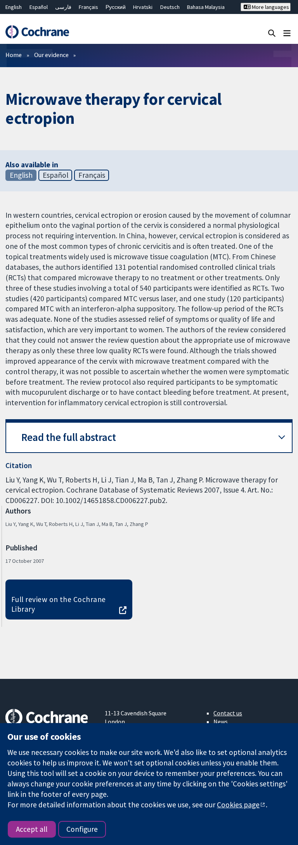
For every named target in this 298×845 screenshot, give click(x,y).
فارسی (63, 6)
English (13, 6)
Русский (116, 6)
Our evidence (51, 55)
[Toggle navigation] (287, 32)
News (220, 721)
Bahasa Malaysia (206, 6)
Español (38, 6)
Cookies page (238, 804)
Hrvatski (142, 6)
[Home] (37, 31)
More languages (270, 6)
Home (13, 55)
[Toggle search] (271, 32)
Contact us (227, 713)
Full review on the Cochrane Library (58, 604)
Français (88, 6)
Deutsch (170, 6)
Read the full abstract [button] (68, 437)
